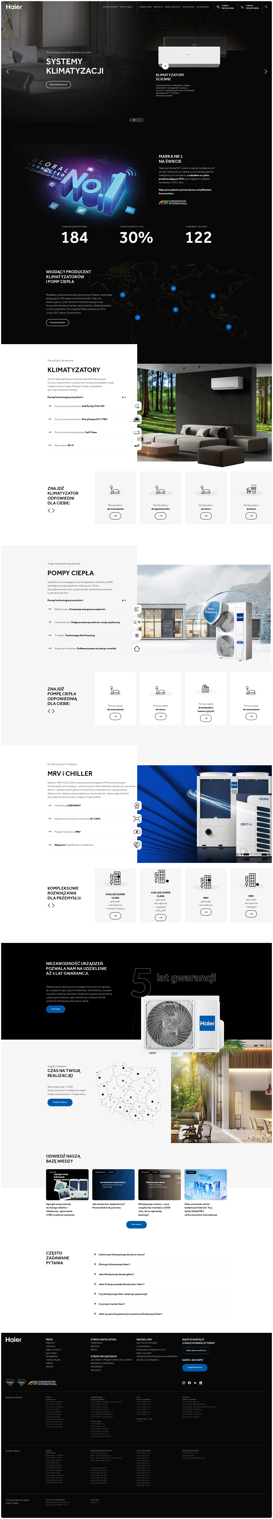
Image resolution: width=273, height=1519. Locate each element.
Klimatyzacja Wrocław (54, 1407)
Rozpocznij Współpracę (102, 1363)
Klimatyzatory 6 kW (143, 1412)
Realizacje (96, 1370)
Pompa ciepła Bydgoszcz (55, 1475)
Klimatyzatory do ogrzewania (102, 1417)
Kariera (49, 1363)
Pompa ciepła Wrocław (54, 1460)
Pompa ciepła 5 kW (143, 1453)
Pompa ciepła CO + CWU (190, 1453)
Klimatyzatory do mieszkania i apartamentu (106, 1402)
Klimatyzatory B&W (98, 1424)
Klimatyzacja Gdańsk (53, 1414)
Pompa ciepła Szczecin (54, 1470)
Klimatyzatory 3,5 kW (143, 1404)
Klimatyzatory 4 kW (143, 1407)
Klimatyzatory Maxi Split (99, 1431)
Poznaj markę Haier (57, 322)
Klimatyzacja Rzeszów (54, 1424)
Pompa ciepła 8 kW (143, 1461)
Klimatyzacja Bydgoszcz (55, 1419)
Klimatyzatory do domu (99, 1404)
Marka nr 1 (51, 1346)
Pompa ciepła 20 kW (143, 1478)
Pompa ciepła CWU (189, 1456)
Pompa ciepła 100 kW (143, 1483)
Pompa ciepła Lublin (53, 1473)
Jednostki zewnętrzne (190, 1417)
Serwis (94, 1350)
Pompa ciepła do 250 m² (99, 1483)
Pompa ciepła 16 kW (143, 1476)
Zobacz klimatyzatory (58, 84)
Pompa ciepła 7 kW (143, 1458)
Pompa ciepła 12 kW (143, 1471)
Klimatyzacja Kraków (54, 1404)
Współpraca (97, 1343)
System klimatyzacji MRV (100, 1434)
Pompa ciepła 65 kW (143, 1480)
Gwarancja (55, 1009)
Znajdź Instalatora (195, 1367)
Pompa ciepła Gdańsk (53, 1468)
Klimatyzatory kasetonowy (192, 1409)
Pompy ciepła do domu (99, 1453)
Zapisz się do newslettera (196, 1350)
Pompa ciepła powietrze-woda (193, 1458)
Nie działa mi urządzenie (147, 1360)
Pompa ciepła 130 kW (143, 1485)
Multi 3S (139, 1421)
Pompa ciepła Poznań (53, 1465)
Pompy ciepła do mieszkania (101, 1456)
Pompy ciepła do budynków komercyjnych (106, 1458)
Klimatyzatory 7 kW (143, 1414)
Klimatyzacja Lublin (53, 1417)
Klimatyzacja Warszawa (54, 1402)
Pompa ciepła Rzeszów (54, 1480)
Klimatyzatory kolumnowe (192, 1414)
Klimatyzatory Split (98, 1426)
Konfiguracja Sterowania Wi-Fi (151, 1350)
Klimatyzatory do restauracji (102, 1412)
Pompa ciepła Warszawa (54, 1455)
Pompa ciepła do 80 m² (98, 1468)
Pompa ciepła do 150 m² (99, 1475)
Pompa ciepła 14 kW (143, 1473)
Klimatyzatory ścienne (190, 1402)
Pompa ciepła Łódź (52, 1463)
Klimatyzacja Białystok (54, 1427)
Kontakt (50, 1367)
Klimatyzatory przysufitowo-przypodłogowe (199, 1407)
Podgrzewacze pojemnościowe (58, 1502)
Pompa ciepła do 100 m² (99, 1470)
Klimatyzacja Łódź (52, 1409)
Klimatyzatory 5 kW (143, 1409)
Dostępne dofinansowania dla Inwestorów (156, 1356)
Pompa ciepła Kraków (54, 1458)
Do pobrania (203, 7)
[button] (134, 120)
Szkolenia (95, 1346)
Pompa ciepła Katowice (54, 1478)
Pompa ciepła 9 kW (143, 1463)
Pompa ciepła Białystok (54, 1483)
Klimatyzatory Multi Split (100, 1429)
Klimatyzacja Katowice (54, 1422)
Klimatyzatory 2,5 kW (143, 1402)
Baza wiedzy (189, 7)
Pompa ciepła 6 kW (143, 1456)
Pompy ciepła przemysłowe (101, 1461)
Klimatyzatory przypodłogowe (194, 1404)
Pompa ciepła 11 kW (143, 1468)
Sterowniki (95, 1502)
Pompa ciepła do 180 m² (99, 1478)
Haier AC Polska (53, 1360)
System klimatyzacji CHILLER (101, 1436)
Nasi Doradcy (97, 1367)
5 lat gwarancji (143, 1346)
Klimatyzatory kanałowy (191, 1412)
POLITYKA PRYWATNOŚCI (146, 1343)
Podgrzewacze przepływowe (57, 1505)
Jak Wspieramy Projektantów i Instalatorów (111, 1360)
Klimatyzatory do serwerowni (102, 1414)
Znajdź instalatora (60, 1102)
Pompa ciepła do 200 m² (99, 1480)
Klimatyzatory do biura (99, 1407)
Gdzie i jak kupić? (173, 7)
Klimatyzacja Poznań (53, 1412)
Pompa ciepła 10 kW (143, 1466)
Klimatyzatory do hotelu (100, 1409)
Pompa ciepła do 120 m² (99, 1473)
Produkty (50, 1343)
